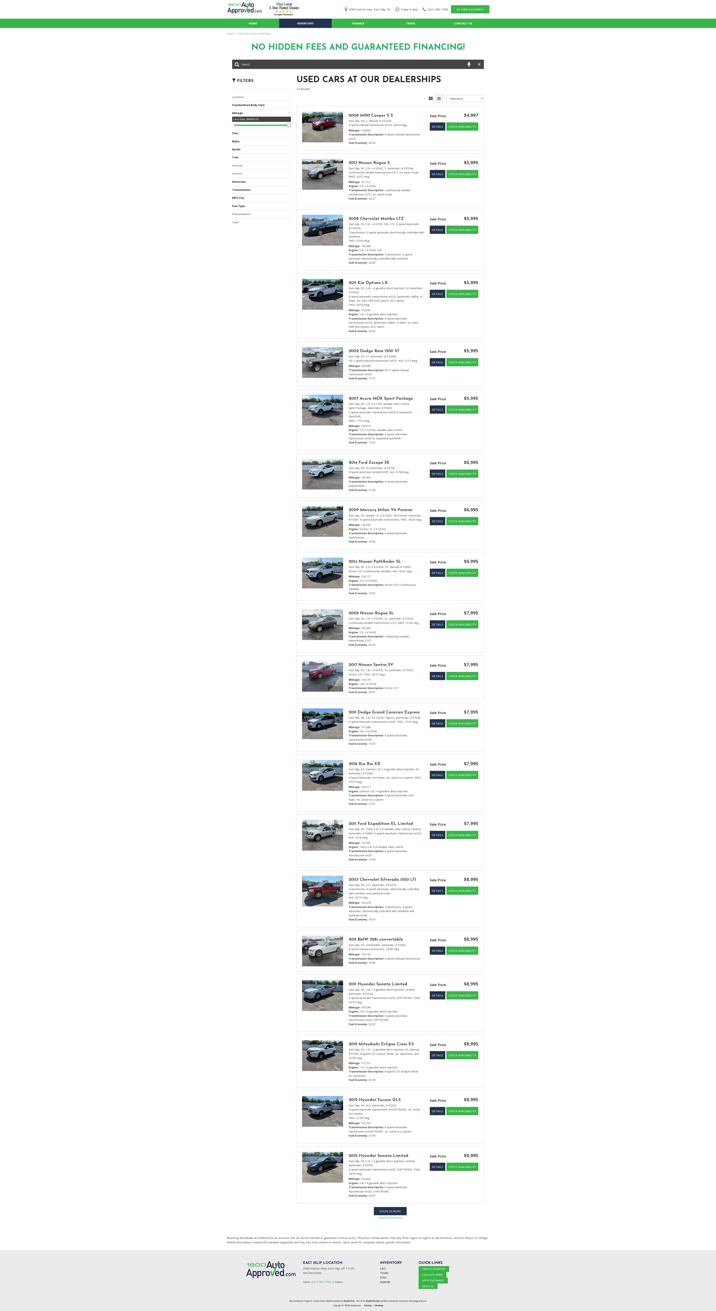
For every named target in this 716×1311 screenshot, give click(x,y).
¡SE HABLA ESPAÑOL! (470, 9)
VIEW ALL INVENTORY (433, 1269)
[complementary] (705, 1300)
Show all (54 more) (390, 1217)
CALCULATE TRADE (432, 1274)
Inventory (305, 23)
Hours (339, 1282)
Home (253, 23)
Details (437, 126)
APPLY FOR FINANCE (433, 1280)
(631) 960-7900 (321, 1282)
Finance (358, 23)
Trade (410, 23)
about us (428, 1286)
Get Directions (312, 1273)
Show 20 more (390, 1211)
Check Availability (462, 126)
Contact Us (463, 23)
